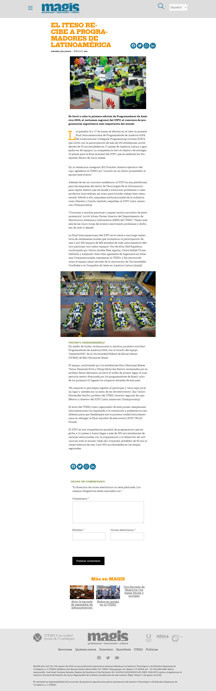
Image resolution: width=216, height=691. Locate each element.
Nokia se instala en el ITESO (108, 603)
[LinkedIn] (152, 46)
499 (86, 51)
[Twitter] (139, 46)
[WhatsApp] (146, 46)
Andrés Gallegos (61, 51)
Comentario (80, 498)
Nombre (78, 530)
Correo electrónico (123, 530)
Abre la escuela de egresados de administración (82, 604)
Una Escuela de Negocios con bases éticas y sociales (134, 591)
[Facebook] (133, 46)
